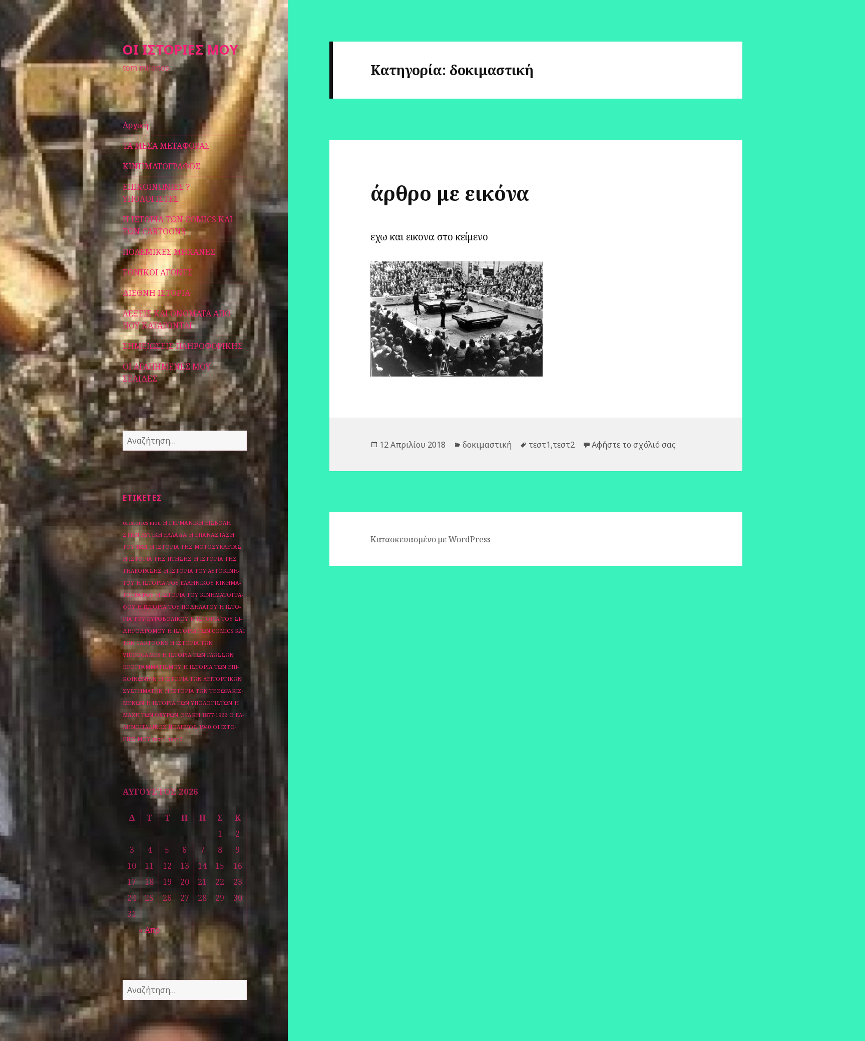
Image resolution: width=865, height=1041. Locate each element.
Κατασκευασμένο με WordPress (430, 539)
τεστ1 (159, 739)
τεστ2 (175, 739)
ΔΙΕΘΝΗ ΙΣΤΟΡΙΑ (156, 292)
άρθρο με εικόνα (449, 193)
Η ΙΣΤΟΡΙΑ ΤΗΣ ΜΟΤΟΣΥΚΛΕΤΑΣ (195, 546)
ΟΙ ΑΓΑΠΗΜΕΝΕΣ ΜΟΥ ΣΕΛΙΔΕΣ (167, 372)
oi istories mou (142, 522)
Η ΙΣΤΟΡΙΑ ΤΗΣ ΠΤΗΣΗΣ (157, 558)
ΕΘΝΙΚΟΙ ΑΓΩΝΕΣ (158, 272)
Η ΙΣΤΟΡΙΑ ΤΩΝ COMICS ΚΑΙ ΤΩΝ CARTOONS (178, 225)
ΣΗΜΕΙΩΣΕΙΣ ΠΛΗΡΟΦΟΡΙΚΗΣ (183, 346)
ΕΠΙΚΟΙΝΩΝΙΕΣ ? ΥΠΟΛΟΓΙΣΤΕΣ (156, 192)
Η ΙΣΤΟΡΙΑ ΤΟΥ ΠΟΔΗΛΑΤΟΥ (177, 606)
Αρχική (136, 125)
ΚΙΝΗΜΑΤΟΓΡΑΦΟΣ (161, 166)
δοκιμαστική (487, 444)
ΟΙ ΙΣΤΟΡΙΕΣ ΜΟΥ (180, 49)
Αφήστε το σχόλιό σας (634, 444)
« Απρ (149, 929)
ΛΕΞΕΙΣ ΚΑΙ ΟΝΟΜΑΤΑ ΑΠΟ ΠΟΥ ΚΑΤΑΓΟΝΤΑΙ (177, 319)
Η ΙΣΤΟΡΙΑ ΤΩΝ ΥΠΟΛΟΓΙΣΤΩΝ (189, 703)
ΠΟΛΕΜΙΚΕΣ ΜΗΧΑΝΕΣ (169, 251)
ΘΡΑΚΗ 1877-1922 (203, 715)
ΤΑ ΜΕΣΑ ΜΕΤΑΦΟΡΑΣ (166, 145)
